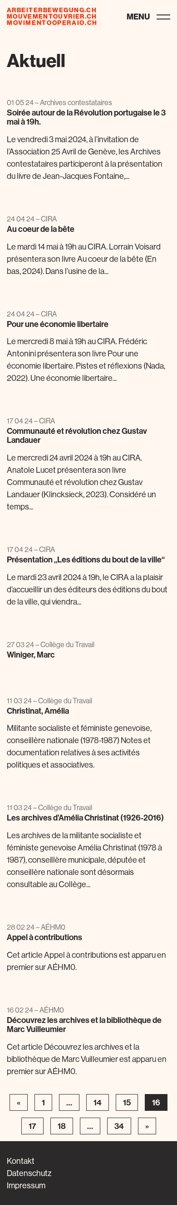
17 (32, 1126)
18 (62, 1126)
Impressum (26, 1185)
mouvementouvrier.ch (52, 16)
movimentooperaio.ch (52, 22)
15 (127, 1102)
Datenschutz (29, 1173)
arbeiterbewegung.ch (52, 10)
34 (119, 1126)
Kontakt (20, 1161)
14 (97, 1102)
